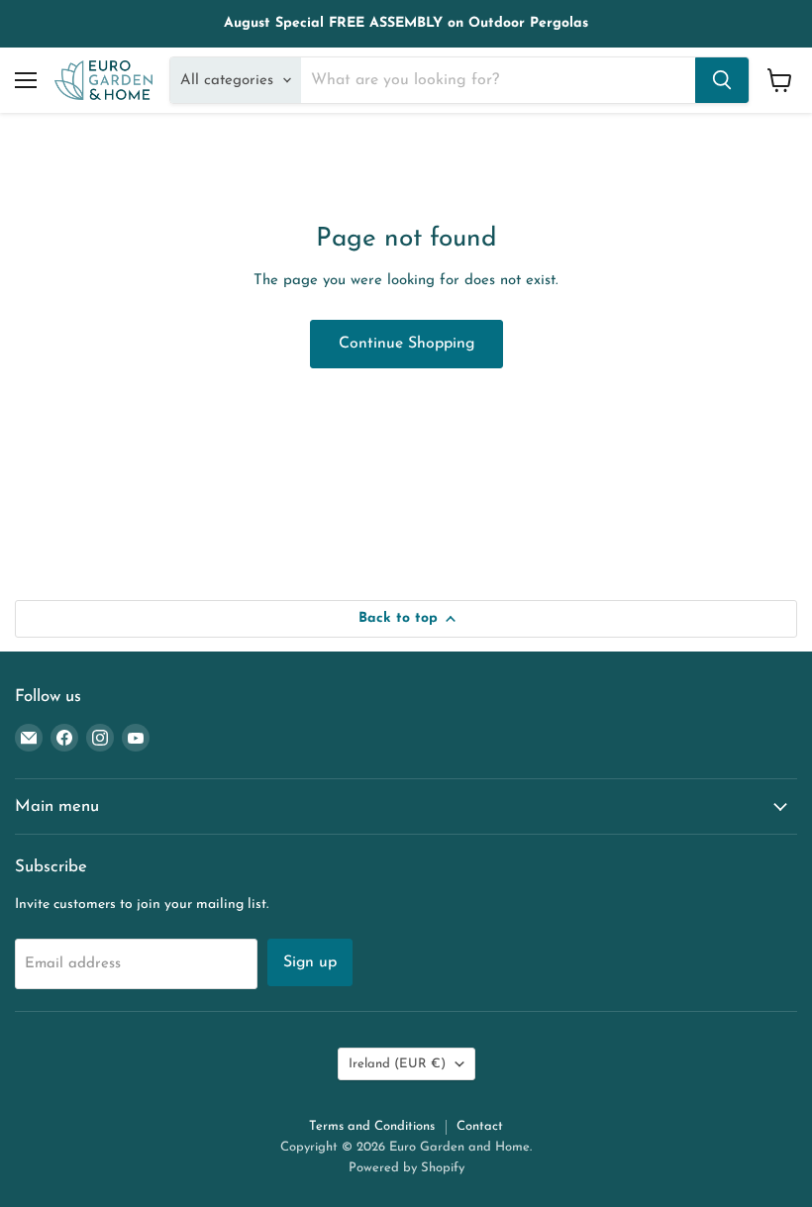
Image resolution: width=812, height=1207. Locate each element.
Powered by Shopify (406, 1167)
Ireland (397, 1063)
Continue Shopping (406, 344)
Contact (480, 1126)
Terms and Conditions (372, 1126)
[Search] (722, 80)
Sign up (310, 962)
